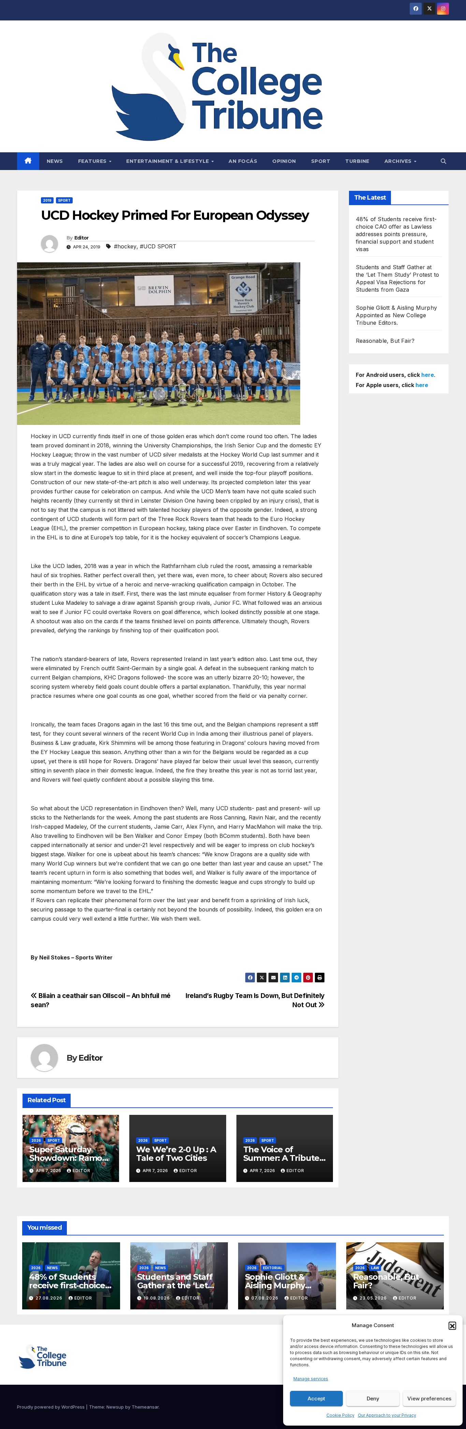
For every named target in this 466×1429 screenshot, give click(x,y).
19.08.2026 (157, 1298)
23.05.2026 (374, 1298)
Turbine (357, 161)
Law (375, 1268)
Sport (321, 161)
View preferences (429, 1398)
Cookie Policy (340, 1415)
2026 (36, 1140)
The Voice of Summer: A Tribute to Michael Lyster (281, 1157)
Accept (316, 1398)
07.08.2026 (265, 1298)
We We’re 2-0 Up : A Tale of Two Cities (176, 1153)
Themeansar (145, 1407)
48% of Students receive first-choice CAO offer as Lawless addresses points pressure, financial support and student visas (396, 234)
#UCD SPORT (158, 246)
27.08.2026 (49, 1298)
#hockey (125, 246)
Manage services (310, 1378)
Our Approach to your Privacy (387, 1415)
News (55, 161)
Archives (398, 161)
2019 (47, 200)
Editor (81, 238)
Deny (373, 1398)
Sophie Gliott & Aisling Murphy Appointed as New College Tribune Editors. (396, 315)
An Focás (243, 161)
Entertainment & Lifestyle (168, 161)
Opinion (284, 161)
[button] (452, 1325)
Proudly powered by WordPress (51, 1407)
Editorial (272, 1268)
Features (93, 161)
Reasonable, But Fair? (385, 340)
